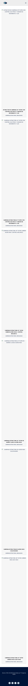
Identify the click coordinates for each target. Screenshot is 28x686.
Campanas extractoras (10, 115)
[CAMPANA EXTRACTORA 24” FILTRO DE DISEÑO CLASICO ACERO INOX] (14, 389)
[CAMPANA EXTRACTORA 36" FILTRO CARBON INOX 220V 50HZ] (14, 606)
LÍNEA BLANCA (19, 115)
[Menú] (25, 3)
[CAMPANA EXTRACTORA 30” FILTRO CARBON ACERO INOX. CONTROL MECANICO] (14, 279)
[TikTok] (15, 683)
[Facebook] (12, 683)
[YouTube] (18, 683)
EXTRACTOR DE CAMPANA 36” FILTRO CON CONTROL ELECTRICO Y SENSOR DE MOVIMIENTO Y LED (14, 111)
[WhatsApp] (10, 683)
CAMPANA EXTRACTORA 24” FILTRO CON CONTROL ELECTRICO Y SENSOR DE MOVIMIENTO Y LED (13, 222)
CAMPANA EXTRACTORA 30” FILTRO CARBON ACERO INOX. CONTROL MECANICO (14, 332)
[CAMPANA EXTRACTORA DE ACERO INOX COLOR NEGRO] (14, 498)
